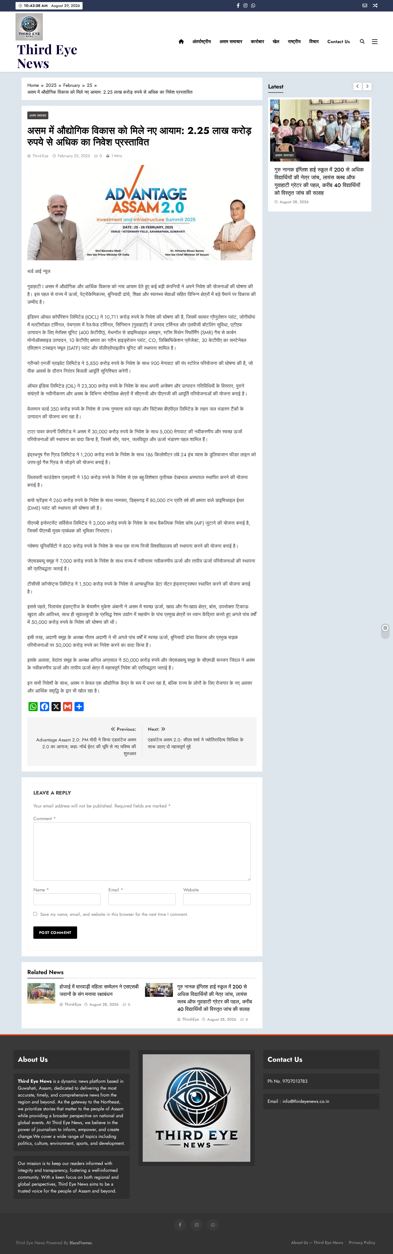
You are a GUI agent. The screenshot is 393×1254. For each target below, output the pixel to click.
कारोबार (257, 41)
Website (191, 889)
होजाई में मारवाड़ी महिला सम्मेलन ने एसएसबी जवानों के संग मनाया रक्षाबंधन (99, 990)
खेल (276, 41)
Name (41, 889)
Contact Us (338, 41)
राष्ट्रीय (294, 41)
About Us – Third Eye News (317, 1242)
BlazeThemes (81, 1243)
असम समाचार (231, 41)
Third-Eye (40, 156)
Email (115, 889)
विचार (314, 41)
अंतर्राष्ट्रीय (201, 41)
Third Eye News (47, 55)
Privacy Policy (362, 1242)
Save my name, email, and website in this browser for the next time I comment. (114, 914)
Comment (44, 818)
